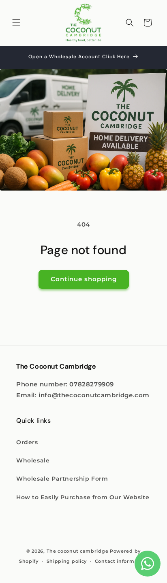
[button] (16, 23)
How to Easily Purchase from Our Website (82, 497)
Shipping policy (67, 561)
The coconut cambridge (78, 551)
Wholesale (32, 460)
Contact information (121, 561)
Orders (27, 442)
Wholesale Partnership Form (62, 478)
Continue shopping (84, 279)
